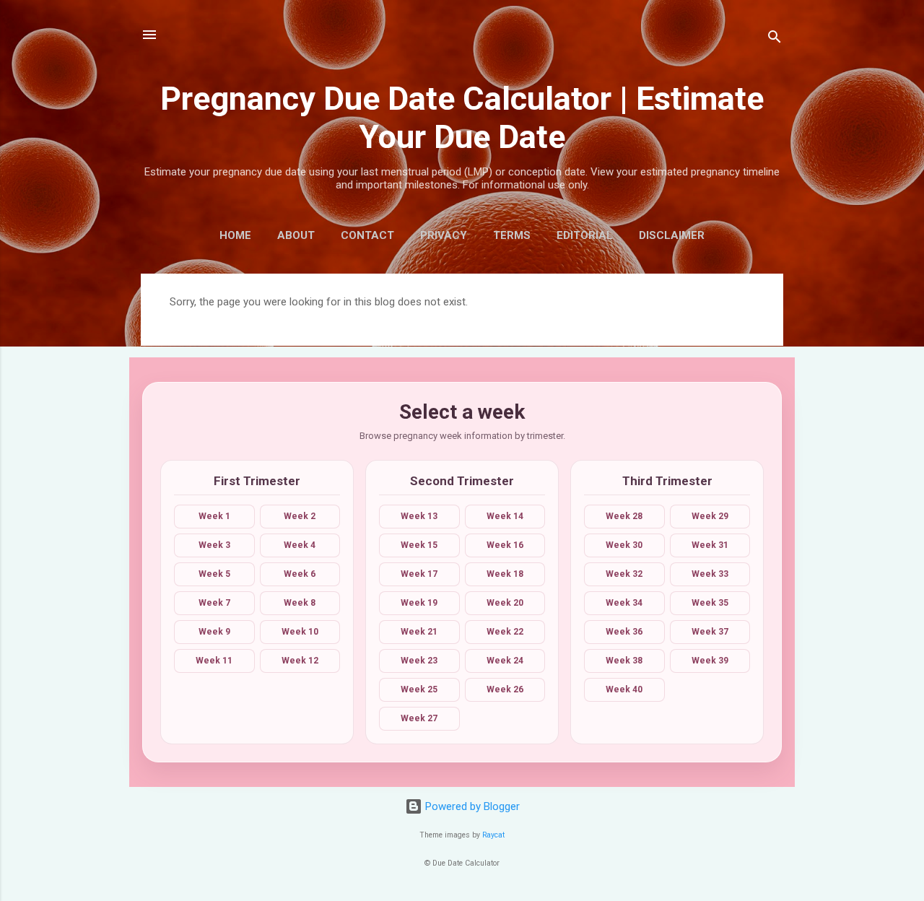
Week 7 (214, 603)
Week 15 (419, 545)
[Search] (774, 39)
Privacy (443, 235)
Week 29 (710, 516)
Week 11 (214, 661)
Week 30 (624, 545)
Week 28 (624, 516)
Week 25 (419, 689)
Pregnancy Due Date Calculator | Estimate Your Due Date (462, 117)
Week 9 (214, 632)
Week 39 (710, 661)
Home (235, 235)
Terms (512, 235)
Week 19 (419, 603)
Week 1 (214, 516)
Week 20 (505, 603)
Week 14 (505, 516)
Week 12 (300, 661)
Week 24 (505, 661)
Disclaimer (672, 235)
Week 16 (505, 545)
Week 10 (300, 632)
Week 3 (214, 545)
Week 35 (710, 603)
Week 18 (505, 574)
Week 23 (419, 661)
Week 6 (299, 574)
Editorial (585, 235)
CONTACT (367, 235)
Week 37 (710, 632)
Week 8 (299, 603)
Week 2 (299, 516)
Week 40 (624, 689)
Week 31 (710, 545)
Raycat (493, 835)
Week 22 (505, 632)
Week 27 (419, 718)
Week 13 (419, 516)
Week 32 (624, 574)
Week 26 (505, 689)
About (296, 235)
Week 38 (624, 661)
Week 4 (299, 545)
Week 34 (624, 603)
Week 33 (710, 574)
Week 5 (214, 574)
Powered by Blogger (471, 806)
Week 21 (419, 632)
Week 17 (419, 574)
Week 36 (624, 632)
